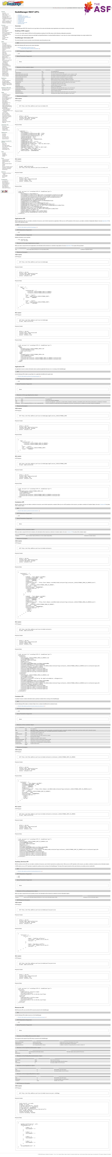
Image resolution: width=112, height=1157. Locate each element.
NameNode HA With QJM (7, 46)
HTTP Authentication (6, 33)
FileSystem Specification (6, 22)
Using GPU (4, 119)
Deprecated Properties (6, 187)
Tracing (3, 36)
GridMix (3, 164)
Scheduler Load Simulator (7, 167)
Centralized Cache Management (5, 61)
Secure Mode (4, 31)
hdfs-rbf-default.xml (5, 182)
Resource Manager (5, 127)
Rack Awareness (5, 30)
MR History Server (5, 90)
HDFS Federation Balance (7, 163)
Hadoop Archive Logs (6, 161)
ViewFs (3, 50)
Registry (3, 38)
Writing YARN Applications (7, 105)
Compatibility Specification (7, 17)
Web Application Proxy (6, 102)
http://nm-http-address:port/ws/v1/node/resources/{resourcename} (31, 1017)
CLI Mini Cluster (5, 26)
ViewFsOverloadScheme (6, 51)
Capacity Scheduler (5, 95)
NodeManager (4, 107)
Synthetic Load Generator (7, 69)
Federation (4, 49)
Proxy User (4, 29)
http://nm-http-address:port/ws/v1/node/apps (27, 227)
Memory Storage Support (7, 68)
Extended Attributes (5, 64)
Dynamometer (4, 169)
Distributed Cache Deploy (7, 83)
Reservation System (6, 114)
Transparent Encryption (6, 65)
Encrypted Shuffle (5, 81)
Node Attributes (5, 101)
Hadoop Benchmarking (6, 168)
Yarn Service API (5, 136)
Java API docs (5, 175)
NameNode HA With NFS (6, 47)
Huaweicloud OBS (5, 148)
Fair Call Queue (5, 27)
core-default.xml (5, 180)
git (56, 7)
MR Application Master (6, 89)
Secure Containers (5, 113)
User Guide (4, 44)
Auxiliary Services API (22, 22)
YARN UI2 (4, 122)
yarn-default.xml (5, 184)
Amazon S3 (4, 144)
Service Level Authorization (7, 32)
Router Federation (5, 74)
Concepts (4, 135)
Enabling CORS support (23, 16)
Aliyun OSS (4, 143)
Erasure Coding (5, 70)
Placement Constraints (6, 121)
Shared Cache (5, 118)
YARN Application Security (7, 106)
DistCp (3, 162)
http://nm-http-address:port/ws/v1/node (26, 47)
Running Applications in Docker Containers (6, 109)
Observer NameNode (6, 48)
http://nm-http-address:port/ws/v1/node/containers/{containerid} (31, 706)
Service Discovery (5, 137)
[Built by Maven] (4, 192)
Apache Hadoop (62, 7)
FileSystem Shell (5, 16)
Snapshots (4, 52)
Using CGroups (5, 112)
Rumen (3, 165)
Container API (21, 21)
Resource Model (5, 99)
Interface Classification (6, 21)
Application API (21, 19)
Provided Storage (5, 75)
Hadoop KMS (4, 35)
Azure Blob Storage (5, 145)
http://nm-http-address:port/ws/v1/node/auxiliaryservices (29, 871)
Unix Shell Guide (5, 37)
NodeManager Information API (24, 17)
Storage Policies (5, 67)
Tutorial (3, 79)
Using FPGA (4, 120)
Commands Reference (6, 15)
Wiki (53, 7)
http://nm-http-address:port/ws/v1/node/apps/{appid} (28, 376)
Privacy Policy (56, 1154)
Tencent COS (4, 147)
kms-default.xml (5, 185)
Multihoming (4, 66)
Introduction (4, 126)
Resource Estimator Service (7, 166)
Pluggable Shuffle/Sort (6, 82)
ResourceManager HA (6, 98)
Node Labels (4, 100)
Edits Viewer (4, 53)
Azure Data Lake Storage (7, 146)
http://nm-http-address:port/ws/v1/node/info (30, 48)
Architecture (4, 43)
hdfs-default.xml (5, 181)
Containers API (21, 20)
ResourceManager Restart (7, 97)
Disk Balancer (4, 71)
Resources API (21, 23)
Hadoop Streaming (5, 159)
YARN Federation (5, 117)
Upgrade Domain (5, 72)
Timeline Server (5, 103)
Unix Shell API (4, 176)
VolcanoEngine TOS (6, 149)
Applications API (21, 18)
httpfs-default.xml (5, 186)
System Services (5, 138)
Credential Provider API (6, 34)
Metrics (3, 177)
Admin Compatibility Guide (7, 20)
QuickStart (4, 134)
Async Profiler (4, 39)
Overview (4, 133)
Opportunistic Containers (6, 116)
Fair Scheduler (5, 96)
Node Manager (5, 128)
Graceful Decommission (6, 115)
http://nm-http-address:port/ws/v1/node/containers (28, 510)
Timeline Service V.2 (6, 104)
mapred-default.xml (5, 183)
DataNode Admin (5, 73)
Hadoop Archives (5, 160)
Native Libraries (5, 28)
